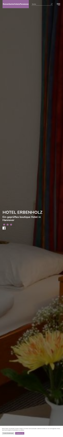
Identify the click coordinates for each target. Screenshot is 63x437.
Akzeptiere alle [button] (19, 433)
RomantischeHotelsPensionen (16, 4)
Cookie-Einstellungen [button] (8, 433)
